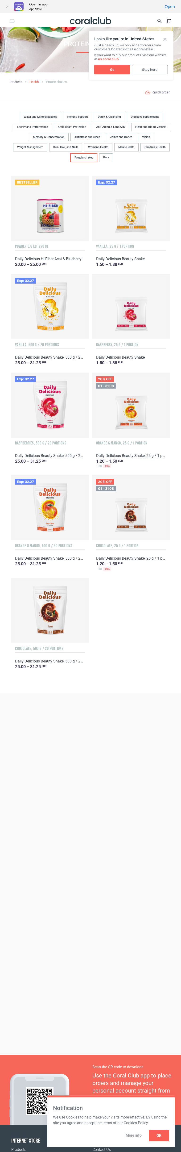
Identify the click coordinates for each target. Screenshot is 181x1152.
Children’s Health (155, 147)
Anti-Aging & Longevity (110, 127)
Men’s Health (126, 147)
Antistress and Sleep (87, 137)
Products (18, 1149)
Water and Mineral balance (40, 116)
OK (158, 1135)
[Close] (7, 6)
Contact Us (101, 1149)
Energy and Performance (32, 127)
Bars (106, 157)
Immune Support (77, 116)
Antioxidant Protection (72, 127)
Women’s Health (98, 147)
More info (133, 1135)
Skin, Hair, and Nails (65, 147)
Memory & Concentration (49, 137)
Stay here (149, 70)
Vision (146, 137)
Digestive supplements (145, 116)
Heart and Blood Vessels (150, 127)
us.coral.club (108, 59)
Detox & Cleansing (109, 116)
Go (112, 70)
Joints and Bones (121, 137)
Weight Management (30, 147)
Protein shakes (83, 157)
